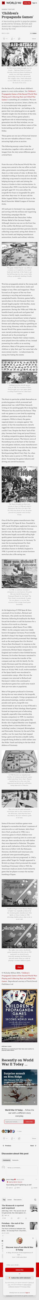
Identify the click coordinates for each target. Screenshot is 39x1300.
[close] (33, 1238)
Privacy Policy (26, 1287)
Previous (8, 1146)
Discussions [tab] (18, 1200)
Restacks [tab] (15, 1160)
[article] (19, 1211)
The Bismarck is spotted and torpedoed (13, 1206)
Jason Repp (10, 1179)
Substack (9, 1296)
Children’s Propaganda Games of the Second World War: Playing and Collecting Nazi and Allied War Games (19, 95)
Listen (34, 33)
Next (32, 1146)
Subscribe (27, 3)
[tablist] (11, 1160)
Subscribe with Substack (21, 1278)
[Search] (35, 1200)
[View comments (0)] (11, 1218)
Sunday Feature (8, 9)
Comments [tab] (6, 1160)
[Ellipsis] (36, 1179)
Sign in (34, 3)
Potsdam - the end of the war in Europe (13, 1224)
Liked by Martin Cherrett (15, 1182)
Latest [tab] (9, 1200)
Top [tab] (4, 1200)
